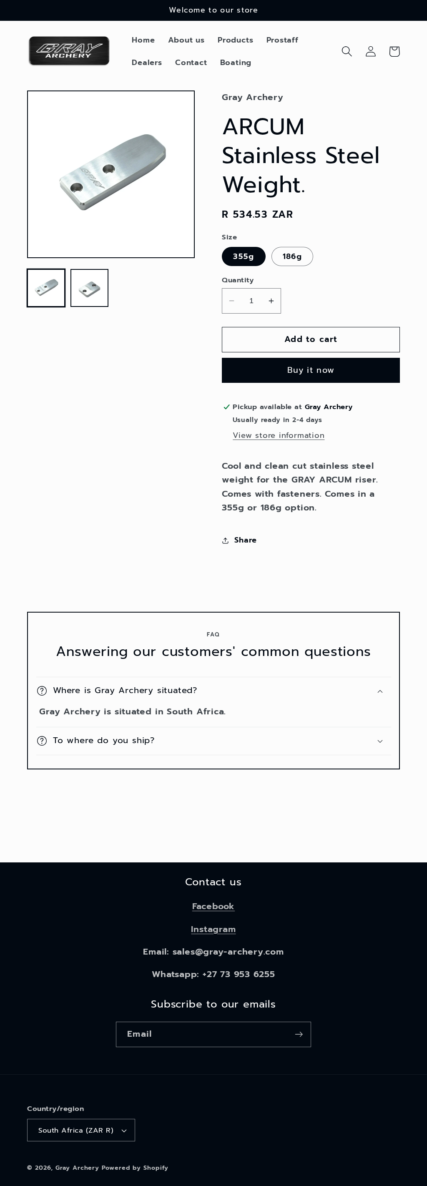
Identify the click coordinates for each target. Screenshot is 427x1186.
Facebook (213, 906)
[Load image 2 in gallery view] (89, 288)
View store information (278, 435)
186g (292, 256)
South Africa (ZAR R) (75, 1130)
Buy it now (310, 370)
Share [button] (245, 540)
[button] (347, 51)
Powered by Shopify (135, 1167)
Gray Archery (77, 1167)
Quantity (238, 280)
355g (243, 256)
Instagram (213, 929)
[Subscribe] (299, 1034)
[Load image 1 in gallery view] (46, 288)
